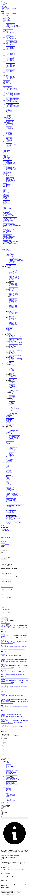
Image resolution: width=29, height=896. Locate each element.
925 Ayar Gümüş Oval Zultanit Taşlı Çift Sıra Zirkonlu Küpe (14, 722)
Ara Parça (5, 197)
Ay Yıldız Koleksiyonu (8, 232)
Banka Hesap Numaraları (11, 781)
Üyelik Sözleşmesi (10, 782)
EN (7, 2)
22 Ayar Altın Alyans (10, 71)
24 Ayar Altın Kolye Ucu (11, 42)
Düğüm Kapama (6, 203)
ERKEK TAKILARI (7, 160)
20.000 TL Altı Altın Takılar (9, 215)
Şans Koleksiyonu (7, 235)
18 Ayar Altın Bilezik (10, 52)
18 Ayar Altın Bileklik (10, 46)
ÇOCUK (5, 183)
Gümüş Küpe (6, 135)
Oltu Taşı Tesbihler (10, 177)
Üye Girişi (5, 535)
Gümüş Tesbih (12, 450)
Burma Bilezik (9, 133)
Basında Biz (8, 790)
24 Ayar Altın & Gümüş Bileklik (13, 94)
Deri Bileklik (11, 388)
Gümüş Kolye (6, 109)
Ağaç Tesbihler (9, 179)
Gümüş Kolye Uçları (10, 118)
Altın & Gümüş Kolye (8, 87)
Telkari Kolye (9, 112)
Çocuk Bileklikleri (7, 184)
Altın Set (5, 72)
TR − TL (4, 1)
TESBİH (5, 174)
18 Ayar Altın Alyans (10, 70)
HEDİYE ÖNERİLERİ (11, 772)
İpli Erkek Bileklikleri (10, 171)
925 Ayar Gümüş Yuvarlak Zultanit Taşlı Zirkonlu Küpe (12, 674)
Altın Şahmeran (6, 80)
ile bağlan (3, 545)
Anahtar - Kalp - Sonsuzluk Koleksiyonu (12, 225)
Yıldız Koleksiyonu (7, 234)
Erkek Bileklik (6, 166)
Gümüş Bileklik (6, 122)
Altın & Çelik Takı (7, 83)
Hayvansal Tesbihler (10, 180)
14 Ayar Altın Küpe (10, 57)
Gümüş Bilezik (6, 130)
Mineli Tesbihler (12, 454)
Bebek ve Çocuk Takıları (11, 775)
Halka (4, 209)
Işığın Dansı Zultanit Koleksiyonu (10, 241)
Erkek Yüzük (6, 161)
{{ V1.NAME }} (8, 573)
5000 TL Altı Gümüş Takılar (9, 218)
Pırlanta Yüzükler (7, 21)
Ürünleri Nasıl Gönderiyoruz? (12, 779)
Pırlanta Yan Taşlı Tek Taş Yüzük (13, 26)
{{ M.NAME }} (8, 597)
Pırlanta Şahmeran (7, 20)
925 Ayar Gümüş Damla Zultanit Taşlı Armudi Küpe (12, 695)
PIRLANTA (6, 15)
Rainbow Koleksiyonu (8, 220)
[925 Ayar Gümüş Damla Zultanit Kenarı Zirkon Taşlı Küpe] (14, 660)
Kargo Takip (3, 6)
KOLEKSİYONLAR (8, 214)
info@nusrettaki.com (10, 800)
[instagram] (4, 748)
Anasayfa (5, 548)
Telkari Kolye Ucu (10, 120)
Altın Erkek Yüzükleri (10, 162)
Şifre (2, 540)
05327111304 (3, 759)
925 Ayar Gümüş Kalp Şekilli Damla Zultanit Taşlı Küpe (13, 729)
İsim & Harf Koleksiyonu (8, 223)
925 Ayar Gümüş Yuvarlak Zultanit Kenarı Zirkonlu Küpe (13, 649)
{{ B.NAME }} (8, 589)
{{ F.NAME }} (8, 612)
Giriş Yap (3, 544)
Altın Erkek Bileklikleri (11, 168)
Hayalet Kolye (9, 111)
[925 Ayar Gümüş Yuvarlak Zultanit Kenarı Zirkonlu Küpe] (14, 647)
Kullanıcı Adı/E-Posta (5, 537)
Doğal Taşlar (6, 212)
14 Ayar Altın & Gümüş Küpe (12, 103)
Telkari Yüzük (9, 146)
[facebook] (4, 741)
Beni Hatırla (5, 542)
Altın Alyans (6, 67)
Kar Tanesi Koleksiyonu (8, 229)
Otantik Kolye (9, 114)
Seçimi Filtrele (4, 617)
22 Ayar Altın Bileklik (10, 47)
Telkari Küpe (9, 139)
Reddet (2, 854)
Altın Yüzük (5, 61)
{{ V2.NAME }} (8, 581)
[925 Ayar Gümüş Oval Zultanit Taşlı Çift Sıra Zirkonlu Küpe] (14, 721)
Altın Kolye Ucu (6, 37)
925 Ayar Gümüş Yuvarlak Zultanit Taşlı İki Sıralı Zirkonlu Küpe (14, 689)
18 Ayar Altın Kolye (10, 33)
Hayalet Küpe (9, 138)
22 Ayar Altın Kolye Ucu (11, 41)
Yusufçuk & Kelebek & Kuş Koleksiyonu (12, 226)
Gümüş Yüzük (6, 141)
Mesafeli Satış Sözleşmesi (11, 783)
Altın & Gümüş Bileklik (8, 92)
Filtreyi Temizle (4, 619)
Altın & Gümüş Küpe (7, 100)
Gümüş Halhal (6, 154)
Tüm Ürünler (9, 116)
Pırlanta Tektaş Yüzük (10, 23)
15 (7, 733)
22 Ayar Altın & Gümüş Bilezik (12, 98)
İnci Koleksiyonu (7, 240)
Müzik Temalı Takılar (7, 242)
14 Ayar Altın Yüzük (10, 63)
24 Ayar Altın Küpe (10, 60)
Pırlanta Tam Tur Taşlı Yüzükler (13, 25)
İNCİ (7, 767)
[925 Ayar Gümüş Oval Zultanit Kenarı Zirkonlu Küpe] (14, 654)
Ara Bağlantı (6, 198)
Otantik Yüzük (9, 147)
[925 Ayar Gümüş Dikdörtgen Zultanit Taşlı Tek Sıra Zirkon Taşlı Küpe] (14, 626)
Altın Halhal (5, 84)
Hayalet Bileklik (9, 124)
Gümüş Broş (6, 151)
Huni (4, 204)
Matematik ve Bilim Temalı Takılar (10, 243)
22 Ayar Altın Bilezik (10, 53)
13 (4, 733)
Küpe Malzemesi (6, 200)
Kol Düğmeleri (6, 164)
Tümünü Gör (11, 262)
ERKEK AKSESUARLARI (12, 770)
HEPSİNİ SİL (3, 559)
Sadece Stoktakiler (6, 624)
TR (3, 2)
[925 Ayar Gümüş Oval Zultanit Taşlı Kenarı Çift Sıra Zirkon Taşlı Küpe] (14, 707)
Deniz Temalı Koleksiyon (8, 238)
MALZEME (6, 186)
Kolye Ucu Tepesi (7, 211)
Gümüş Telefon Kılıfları (8, 208)
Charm (4, 201)
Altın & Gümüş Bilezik (8, 95)
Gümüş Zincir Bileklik (13, 390)
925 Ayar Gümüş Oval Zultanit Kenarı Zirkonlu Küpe (12, 655)
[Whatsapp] (4, 755)
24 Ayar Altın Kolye (10, 36)
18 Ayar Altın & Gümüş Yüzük (12, 105)
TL (1, 3)
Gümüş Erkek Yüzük (10, 163)
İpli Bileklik (11, 387)
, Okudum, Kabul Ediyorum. (13, 736)
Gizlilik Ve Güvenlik (10, 785)
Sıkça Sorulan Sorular (10, 794)
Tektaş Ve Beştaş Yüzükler (11, 144)
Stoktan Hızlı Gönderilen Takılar (10, 217)
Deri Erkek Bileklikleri (11, 169)
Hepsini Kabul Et (13, 857)
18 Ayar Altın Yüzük (10, 64)
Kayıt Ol (7, 544)
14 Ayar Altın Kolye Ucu (11, 38)
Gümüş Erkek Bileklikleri (11, 167)
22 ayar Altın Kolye (10, 35)
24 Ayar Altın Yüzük (10, 66)
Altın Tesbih (11, 452)
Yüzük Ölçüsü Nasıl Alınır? (12, 778)
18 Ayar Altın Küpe (10, 58)
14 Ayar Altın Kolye (10, 32)
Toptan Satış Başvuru (10, 795)
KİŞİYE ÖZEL (9, 771)
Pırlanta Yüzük (9, 27)
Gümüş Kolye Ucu (7, 117)
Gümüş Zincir (6, 156)
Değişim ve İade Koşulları (11, 784)
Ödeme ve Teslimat (10, 777)
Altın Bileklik (6, 43)
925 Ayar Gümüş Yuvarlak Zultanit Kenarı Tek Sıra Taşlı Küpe (14, 667)
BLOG (7, 796)
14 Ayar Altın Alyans (10, 69)
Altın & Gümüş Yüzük (8, 104)
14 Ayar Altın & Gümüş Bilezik (12, 97)
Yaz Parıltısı (5, 219)
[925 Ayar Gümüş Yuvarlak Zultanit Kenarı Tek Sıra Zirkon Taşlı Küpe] (14, 700)
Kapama (5, 202)
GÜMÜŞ (5, 107)
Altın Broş (5, 82)
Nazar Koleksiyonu (7, 230)
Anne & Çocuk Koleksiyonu (9, 236)
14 (6, 733)
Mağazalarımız (4, 7)
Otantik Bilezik (9, 134)
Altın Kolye (5, 31)
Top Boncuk (6, 194)
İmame (4, 190)
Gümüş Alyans (6, 150)
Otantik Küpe (9, 140)
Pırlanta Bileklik (6, 18)
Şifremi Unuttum (11, 542)
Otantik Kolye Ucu (10, 121)
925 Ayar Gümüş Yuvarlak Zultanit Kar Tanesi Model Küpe (13, 682)
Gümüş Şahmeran (7, 152)
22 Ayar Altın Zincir (10, 77)
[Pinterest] (4, 750)
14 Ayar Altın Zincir (10, 76)
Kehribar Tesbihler (10, 175)
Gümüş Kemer (6, 157)
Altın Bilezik (6, 49)
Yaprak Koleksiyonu (7, 231)
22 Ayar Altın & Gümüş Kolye (12, 89)
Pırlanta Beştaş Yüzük (10, 24)
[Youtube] (4, 753)
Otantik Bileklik (9, 128)
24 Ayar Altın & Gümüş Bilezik (12, 99)
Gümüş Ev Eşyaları (7, 213)
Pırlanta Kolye (6, 17)
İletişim (7, 793)
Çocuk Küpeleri (6, 185)
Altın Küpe (5, 55)
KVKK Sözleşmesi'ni (6, 736)
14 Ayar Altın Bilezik (10, 50)
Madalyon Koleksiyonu (8, 221)
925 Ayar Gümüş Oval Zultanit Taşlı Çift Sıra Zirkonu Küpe (13, 637)
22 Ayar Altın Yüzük (10, 65)
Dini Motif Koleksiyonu (8, 237)
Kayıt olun (16, 735)
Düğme (4, 207)
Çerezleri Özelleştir (4, 857)
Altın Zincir (5, 75)
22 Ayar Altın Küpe (10, 59)
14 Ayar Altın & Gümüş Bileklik (13, 93)
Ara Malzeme (6, 196)
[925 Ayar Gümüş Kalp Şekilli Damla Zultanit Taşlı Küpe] (14, 727)
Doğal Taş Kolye (12, 372)
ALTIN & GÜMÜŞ (7, 86)
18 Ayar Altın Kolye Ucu (11, 40)
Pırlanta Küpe (6, 19)
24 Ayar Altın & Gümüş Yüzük (12, 106)
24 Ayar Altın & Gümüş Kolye (12, 90)
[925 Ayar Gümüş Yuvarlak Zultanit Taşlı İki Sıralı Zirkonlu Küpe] (14, 687)
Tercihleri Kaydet (12, 894)
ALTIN (4, 30)
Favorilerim (3, 4)
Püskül (4, 189)
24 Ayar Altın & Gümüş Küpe (12, 101)
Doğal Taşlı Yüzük (13, 413)
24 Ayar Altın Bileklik (10, 48)
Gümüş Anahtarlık (7, 158)
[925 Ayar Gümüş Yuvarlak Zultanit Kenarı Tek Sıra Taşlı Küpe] (14, 666)
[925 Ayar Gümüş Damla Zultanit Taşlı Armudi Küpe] (14, 694)
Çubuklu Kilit (6, 192)
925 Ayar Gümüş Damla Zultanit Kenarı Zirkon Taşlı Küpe (13, 661)
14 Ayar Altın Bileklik (10, 44)
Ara (14, 9)
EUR (6, 3)
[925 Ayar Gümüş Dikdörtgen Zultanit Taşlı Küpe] (14, 641)
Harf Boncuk (6, 195)
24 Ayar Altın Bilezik (10, 54)
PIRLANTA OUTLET (8, 29)
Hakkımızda (8, 788)
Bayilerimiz (8, 792)
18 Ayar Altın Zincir (10, 78)
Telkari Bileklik (9, 127)
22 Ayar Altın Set (9, 74)
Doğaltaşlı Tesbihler (10, 178)
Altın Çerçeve (6, 81)
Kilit (4, 191)
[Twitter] (4, 745)
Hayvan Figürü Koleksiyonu (9, 224)
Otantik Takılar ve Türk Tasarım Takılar (11, 244)
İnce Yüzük (8, 145)
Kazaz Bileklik (9, 126)
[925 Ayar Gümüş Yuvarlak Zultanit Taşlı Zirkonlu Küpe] (14, 672)
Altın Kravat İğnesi (7, 172)
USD (3, 3)
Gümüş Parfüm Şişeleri (8, 187)
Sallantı (4, 206)
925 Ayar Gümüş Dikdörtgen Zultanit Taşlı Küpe (11, 642)
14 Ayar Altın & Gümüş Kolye (12, 88)
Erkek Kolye (6, 173)
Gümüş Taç (5, 155)
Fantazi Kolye (9, 115)
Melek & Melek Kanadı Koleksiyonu (11, 227)
